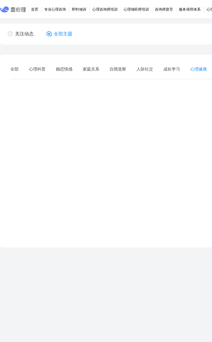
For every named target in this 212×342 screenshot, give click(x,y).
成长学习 (171, 69)
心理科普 (37, 69)
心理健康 (198, 69)
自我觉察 (118, 69)
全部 (14, 69)
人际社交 (145, 69)
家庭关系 (91, 69)
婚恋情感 (64, 69)
